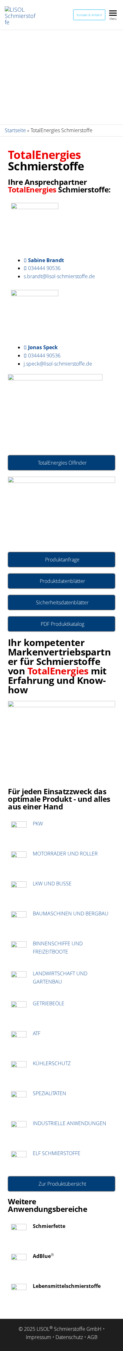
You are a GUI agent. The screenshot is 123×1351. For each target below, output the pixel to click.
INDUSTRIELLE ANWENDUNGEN (69, 1123)
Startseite (15, 130)
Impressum (38, 1337)
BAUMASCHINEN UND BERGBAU (70, 913)
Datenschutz (69, 1337)
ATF (36, 1033)
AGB (92, 1337)
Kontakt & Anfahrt (89, 15)
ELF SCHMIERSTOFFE (56, 1153)
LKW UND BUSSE (52, 883)
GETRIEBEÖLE (48, 1003)
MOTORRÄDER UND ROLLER (65, 853)
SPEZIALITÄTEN (49, 1093)
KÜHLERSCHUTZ (52, 1063)
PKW (38, 823)
